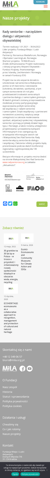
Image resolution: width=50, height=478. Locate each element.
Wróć (42, 204)
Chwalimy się (10, 424)
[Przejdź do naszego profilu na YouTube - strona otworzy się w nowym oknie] (30, 369)
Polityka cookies (12, 406)
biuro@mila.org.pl (13, 360)
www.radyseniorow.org (14, 162)
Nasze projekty (12, 434)
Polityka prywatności (15, 401)
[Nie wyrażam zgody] (47, 470)
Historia (7, 392)
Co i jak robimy (11, 429)
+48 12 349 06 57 (12, 356)
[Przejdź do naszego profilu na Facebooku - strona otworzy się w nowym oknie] (22, 369)
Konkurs (40, 2)
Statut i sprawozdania (16, 396)
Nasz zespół (10, 387)
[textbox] (25, 120)
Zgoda (15, 474)
